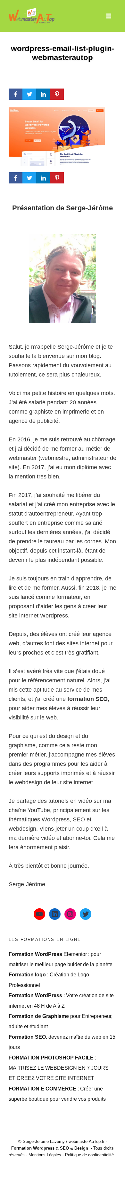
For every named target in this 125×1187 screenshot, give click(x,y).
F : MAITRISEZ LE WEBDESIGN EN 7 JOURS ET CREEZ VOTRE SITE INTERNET (59, 1068)
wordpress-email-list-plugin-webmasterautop (62, 53)
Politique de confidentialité (89, 1154)
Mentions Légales (45, 1154)
